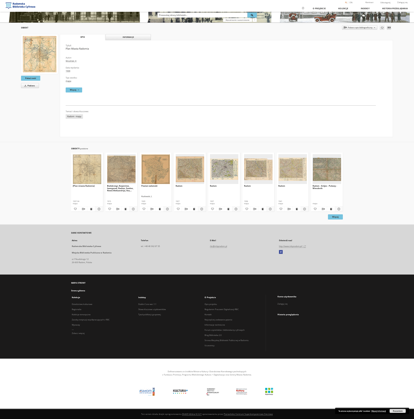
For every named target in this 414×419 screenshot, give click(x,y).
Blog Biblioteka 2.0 (213, 335)
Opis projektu (211, 304)
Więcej (335, 216)
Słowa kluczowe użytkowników (152, 309)
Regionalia (76, 309)
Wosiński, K (71, 61)
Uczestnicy (209, 345)
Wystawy (76, 324)
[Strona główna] (302, 8)
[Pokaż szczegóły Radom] (201, 209)
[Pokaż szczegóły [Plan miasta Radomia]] (98, 209)
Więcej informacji (378, 411)
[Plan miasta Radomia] (84, 185)
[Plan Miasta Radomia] (39, 54)
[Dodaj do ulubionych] (382, 28)
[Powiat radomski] (156, 169)
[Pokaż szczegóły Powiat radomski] (167, 209)
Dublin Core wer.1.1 (147, 304)
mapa (68, 81)
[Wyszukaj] (252, 15)
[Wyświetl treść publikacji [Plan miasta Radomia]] (91, 209)
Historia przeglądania (395, 8)
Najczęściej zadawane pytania (218, 319)
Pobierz (31, 85)
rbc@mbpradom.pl (218, 246)
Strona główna (78, 290)
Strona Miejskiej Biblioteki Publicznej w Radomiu (227, 340)
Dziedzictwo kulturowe (82, 304)
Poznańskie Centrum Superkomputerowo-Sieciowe (248, 414)
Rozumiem (398, 410)
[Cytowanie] (389, 28)
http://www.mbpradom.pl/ (291, 246)
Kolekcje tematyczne (81, 314)
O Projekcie (319, 8)
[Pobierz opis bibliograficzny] (83, 209)
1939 (68, 71)
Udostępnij (385, 2)
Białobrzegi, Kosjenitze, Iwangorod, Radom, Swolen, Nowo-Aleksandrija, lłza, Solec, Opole (120, 188)
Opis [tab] (82, 37)
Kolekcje (343, 8)
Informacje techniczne (215, 324)
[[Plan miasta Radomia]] (87, 169)
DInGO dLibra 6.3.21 (192, 414)
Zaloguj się (402, 2)
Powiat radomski (149, 185)
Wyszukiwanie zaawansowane (238, 20)
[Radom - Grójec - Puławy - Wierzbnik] (327, 169)
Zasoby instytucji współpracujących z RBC (91, 319)
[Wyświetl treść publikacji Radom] (194, 209)
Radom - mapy (74, 116)
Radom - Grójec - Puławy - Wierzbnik (325, 186)
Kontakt (208, 314)
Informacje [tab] (128, 37)
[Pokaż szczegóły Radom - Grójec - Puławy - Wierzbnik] (338, 209)
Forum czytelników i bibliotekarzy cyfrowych (225, 330)
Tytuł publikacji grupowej (149, 314)
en (351, 2)
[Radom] (190, 169)
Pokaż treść (30, 78)
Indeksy (365, 8)
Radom (179, 185)
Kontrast (369, 2)
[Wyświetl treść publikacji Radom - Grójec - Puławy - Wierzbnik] (331, 209)
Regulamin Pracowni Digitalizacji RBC (222, 309)
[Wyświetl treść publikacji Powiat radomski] (159, 209)
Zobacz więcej (78, 333)
